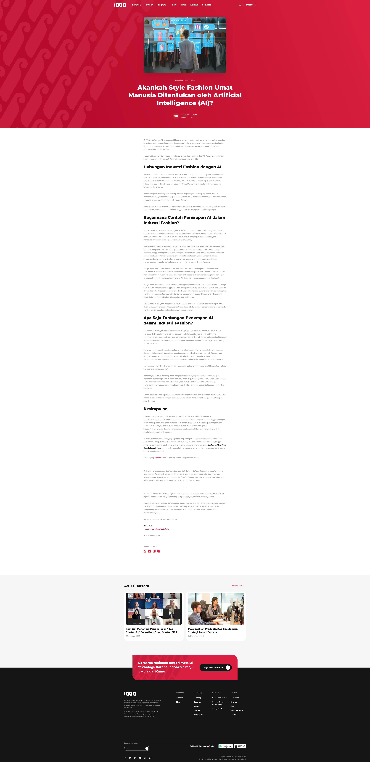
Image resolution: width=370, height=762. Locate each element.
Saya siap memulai (213, 667)
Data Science (190, 80)
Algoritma (179, 80)
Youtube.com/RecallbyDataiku (157, 529)
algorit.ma (159, 458)
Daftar (249, 5)
